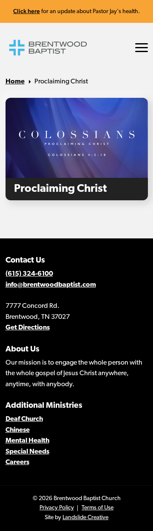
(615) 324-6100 (29, 274)
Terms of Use (97, 508)
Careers (17, 462)
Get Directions (28, 327)
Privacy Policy (57, 508)
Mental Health (27, 440)
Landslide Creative (85, 517)
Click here (26, 11)
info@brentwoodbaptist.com (51, 285)
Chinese (18, 430)
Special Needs (27, 451)
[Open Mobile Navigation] (141, 47)
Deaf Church (24, 419)
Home (15, 81)
